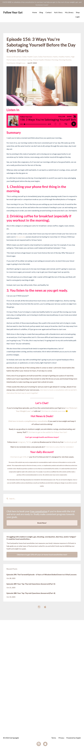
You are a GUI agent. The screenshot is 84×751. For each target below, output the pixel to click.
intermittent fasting (24, 60)
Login (77, 17)
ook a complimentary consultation (34, 421)
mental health (38, 60)
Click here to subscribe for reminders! (59, 447)
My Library (69, 12)
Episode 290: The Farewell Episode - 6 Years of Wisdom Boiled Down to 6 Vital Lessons (42, 574)
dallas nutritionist (45, 57)
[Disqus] (42, 647)
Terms (53, 738)
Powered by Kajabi (73, 738)
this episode (20, 237)
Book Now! (42, 523)
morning (54, 60)
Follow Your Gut (13, 12)
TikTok (28, 442)
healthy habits (64, 57)
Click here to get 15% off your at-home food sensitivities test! (42, 555)
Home (34, 12)
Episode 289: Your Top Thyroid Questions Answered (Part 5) (31, 584)
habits (55, 57)
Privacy (61, 738)
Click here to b (14, 421)
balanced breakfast (14, 57)
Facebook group (70, 442)
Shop (78, 12)
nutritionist (11, 63)
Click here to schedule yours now (53, 411)
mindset (47, 60)
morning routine (65, 60)
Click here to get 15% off (19, 457)
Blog (41, 12)
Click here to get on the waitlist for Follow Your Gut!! (47, 432)
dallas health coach (29, 57)
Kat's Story (58, 12)
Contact (49, 12)
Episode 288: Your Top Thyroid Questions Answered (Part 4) (31, 593)
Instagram (21, 442)
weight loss (20, 63)
